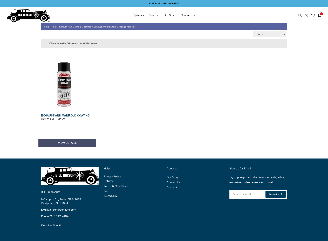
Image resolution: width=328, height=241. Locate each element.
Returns (109, 181)
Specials (138, 15)
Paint (54, 26)
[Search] (300, 15)
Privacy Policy (112, 176)
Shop (152, 15)
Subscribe (274, 194)
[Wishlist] (313, 15)
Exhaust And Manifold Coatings (75, 26)
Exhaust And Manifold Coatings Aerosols (114, 26)
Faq (106, 191)
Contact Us (188, 15)
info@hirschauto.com (62, 209)
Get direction (49, 225)
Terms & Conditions (116, 186)
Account (172, 187)
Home (46, 26)
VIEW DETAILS (67, 142)
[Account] (306, 15)
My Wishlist (111, 196)
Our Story (170, 15)
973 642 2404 (59, 216)
